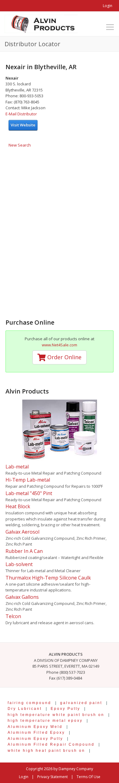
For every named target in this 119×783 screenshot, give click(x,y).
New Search (20, 145)
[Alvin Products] (41, 23)
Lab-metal (17, 466)
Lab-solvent (19, 564)
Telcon (13, 616)
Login (107, 5)
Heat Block (17, 506)
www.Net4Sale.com (59, 345)
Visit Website (23, 125)
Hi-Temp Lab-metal (27, 479)
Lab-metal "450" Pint (28, 493)
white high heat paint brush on (46, 750)
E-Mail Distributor (21, 114)
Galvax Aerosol (22, 531)
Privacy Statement (52, 776)
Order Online (63, 357)
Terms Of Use (88, 776)
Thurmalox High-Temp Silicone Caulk (48, 577)
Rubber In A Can (24, 551)
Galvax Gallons (22, 597)
